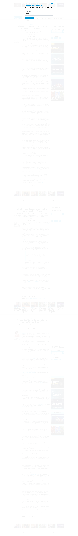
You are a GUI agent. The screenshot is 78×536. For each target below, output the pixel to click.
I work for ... (27, 13)
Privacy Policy (27, 20)
